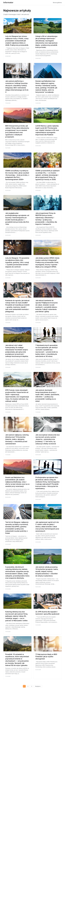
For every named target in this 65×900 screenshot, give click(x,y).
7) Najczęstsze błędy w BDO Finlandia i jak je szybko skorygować (46, 656)
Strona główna (57, 2)
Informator (8, 2)
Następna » (38, 686)
